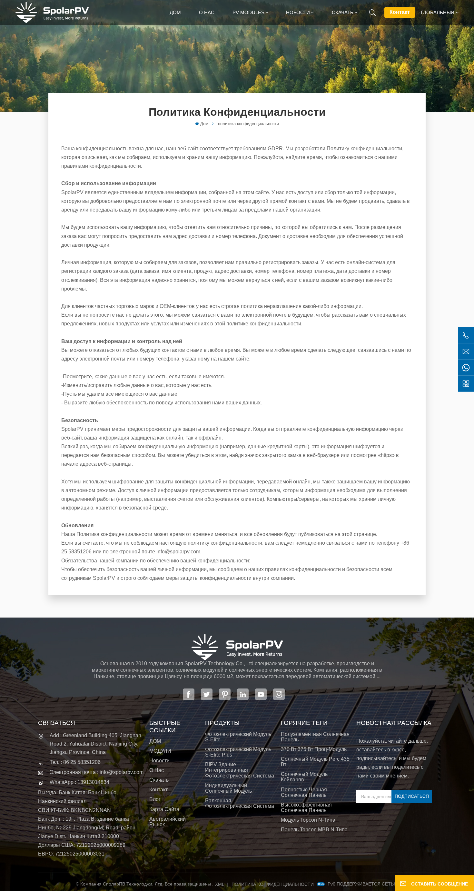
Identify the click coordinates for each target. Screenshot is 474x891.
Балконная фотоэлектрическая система (239, 803)
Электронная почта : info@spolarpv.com (96, 772)
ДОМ (155, 741)
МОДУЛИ (160, 751)
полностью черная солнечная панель (304, 792)
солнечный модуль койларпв (304, 776)
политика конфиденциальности (273, 884)
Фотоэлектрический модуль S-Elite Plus (238, 752)
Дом (175, 12)
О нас (206, 12)
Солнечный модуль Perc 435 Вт (315, 761)
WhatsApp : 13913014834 (79, 782)
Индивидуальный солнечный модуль (228, 788)
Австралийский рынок (167, 821)
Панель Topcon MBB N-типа (314, 829)
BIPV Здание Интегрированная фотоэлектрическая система (239, 770)
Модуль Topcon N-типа (308, 820)
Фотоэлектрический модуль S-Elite (238, 736)
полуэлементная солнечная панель (315, 736)
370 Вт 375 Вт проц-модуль (314, 749)
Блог (155, 799)
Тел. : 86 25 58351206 (75, 762)
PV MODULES (248, 12)
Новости (298, 12)
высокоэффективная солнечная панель (306, 807)
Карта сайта (164, 809)
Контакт (400, 12)
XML (219, 884)
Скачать (342, 12)
